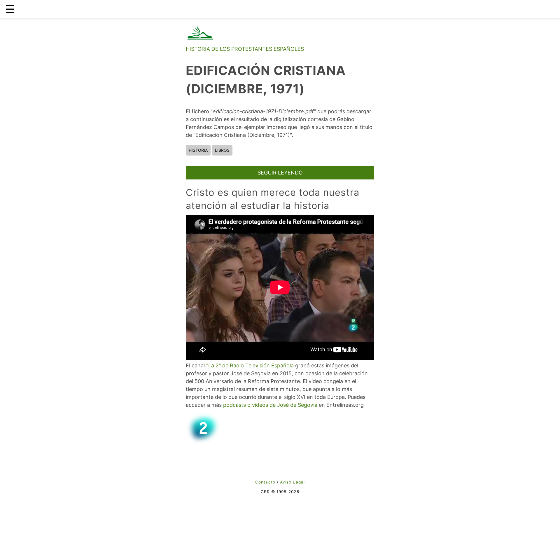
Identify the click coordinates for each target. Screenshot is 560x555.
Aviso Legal (292, 482)
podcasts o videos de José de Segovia (270, 405)
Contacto (265, 482)
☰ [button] (10, 9)
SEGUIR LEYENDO (280, 173)
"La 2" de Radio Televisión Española (250, 365)
